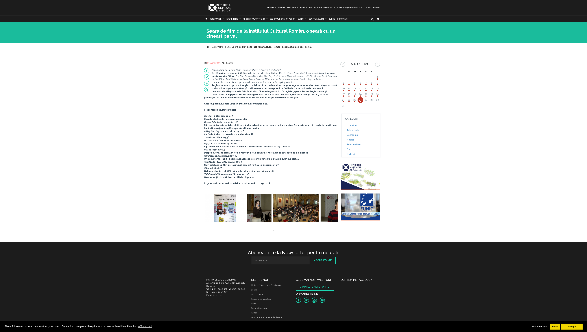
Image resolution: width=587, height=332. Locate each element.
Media (302, 7)
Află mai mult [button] (145, 326)
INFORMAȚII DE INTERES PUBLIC (321, 7)
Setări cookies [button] (539, 326)
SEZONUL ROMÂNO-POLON (282, 19)
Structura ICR (257, 294)
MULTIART (352, 154)
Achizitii (254, 313)
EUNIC (301, 19)
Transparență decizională (348, 7)
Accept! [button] (572, 326)
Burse (332, 19)
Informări (342, 19)
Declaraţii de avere (259, 308)
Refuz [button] (555, 326)
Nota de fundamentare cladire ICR (266, 317)
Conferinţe (352, 135)
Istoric (254, 303)
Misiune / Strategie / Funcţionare (266, 285)
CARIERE (376, 7)
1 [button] (268, 230)
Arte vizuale (353, 130)
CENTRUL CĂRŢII (316, 19)
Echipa (254, 290)
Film (349, 149)
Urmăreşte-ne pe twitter (315, 287)
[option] (225, 208)
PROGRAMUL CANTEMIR (254, 19)
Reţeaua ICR (216, 19)
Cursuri (281, 7)
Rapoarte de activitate (261, 299)
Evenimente (232, 19)
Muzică (350, 139)
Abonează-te (323, 260)
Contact (367, 7)
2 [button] (273, 230)
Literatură (352, 125)
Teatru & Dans (354, 144)
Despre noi (291, 7)
